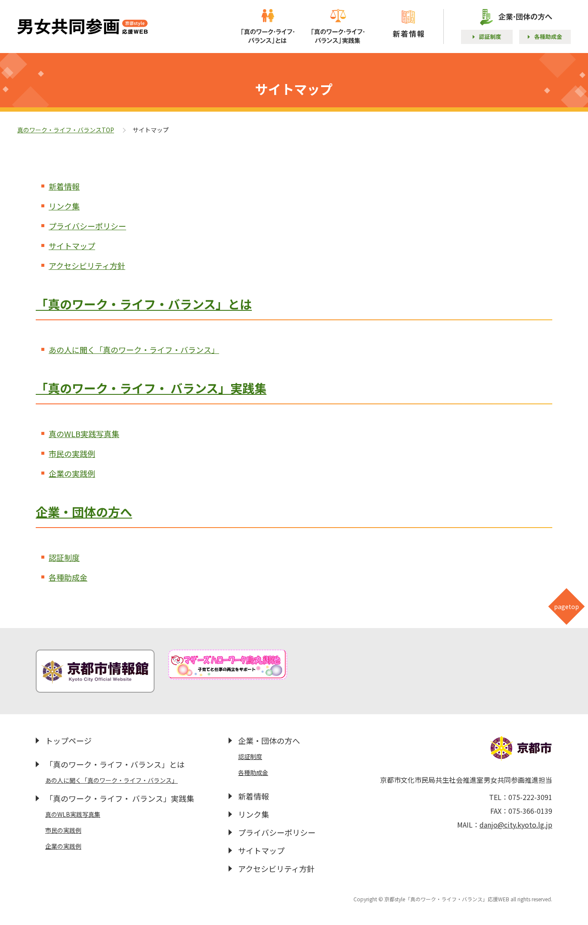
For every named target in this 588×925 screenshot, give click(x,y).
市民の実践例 (72, 453)
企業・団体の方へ (84, 511)
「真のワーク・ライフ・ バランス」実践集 (151, 388)
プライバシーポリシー (87, 225)
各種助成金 (68, 577)
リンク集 (64, 206)
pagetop (566, 606)
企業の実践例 (72, 473)
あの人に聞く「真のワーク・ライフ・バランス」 (134, 349)
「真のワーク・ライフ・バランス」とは (144, 303)
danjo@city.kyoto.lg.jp (516, 824)
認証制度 (64, 557)
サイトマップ (72, 245)
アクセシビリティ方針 (87, 265)
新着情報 (64, 186)
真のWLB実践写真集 (84, 433)
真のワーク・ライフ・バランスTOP (65, 129)
